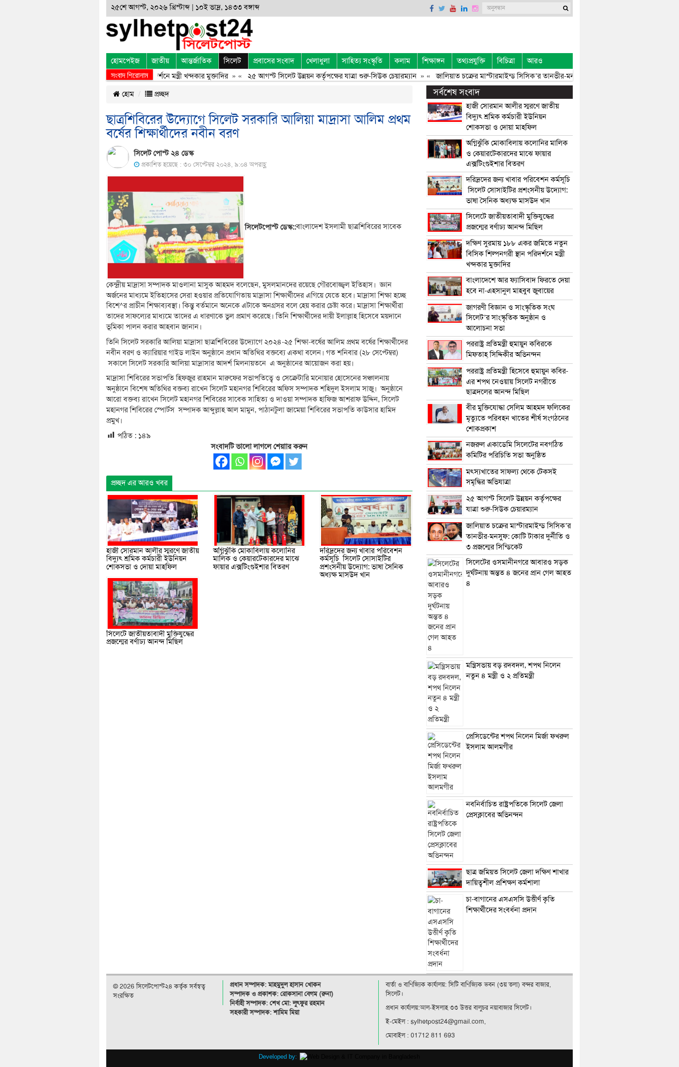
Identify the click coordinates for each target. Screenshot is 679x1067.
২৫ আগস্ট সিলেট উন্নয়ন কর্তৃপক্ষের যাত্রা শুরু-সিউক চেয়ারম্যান (315, 76)
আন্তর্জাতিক (196, 61)
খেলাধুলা (318, 61)
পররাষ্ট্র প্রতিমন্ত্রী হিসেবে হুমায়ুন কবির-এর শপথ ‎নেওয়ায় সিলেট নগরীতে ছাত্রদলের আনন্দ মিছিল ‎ (517, 382)
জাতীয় (160, 61)
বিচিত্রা (506, 61)
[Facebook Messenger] (275, 461)
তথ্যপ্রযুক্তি (471, 61)
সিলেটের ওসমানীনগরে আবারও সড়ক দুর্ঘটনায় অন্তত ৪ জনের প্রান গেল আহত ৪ (518, 573)
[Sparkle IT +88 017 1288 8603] (360, 1056)
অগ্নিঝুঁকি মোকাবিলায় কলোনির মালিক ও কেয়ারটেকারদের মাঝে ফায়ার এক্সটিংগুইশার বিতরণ (256, 559)
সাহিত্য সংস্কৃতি (362, 61)
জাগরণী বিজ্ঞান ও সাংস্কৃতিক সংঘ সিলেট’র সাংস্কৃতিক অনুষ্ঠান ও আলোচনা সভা (510, 318)
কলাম (402, 61)
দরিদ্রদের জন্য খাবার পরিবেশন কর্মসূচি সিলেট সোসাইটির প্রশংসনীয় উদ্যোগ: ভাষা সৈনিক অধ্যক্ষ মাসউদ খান (361, 563)
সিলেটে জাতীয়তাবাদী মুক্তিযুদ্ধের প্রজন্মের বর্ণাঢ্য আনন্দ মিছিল (150, 638)
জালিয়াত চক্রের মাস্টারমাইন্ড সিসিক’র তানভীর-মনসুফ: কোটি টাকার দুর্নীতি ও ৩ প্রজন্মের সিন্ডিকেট (518, 536)
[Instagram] (257, 461)
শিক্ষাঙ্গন (433, 61)
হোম (127, 94)
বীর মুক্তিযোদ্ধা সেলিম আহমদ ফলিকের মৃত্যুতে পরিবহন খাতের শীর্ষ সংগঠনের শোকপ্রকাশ (518, 418)
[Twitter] (293, 461)
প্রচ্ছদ (160, 94)
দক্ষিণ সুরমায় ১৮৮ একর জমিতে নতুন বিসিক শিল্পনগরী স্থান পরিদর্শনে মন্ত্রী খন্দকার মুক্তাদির (517, 254)
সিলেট (232, 61)
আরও (535, 61)
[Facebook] (221, 461)
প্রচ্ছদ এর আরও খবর (139, 483)
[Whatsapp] (239, 461)
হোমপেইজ (125, 61)
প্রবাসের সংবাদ (273, 61)
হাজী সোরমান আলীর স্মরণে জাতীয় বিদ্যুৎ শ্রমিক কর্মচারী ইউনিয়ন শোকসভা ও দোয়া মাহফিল (152, 559)
